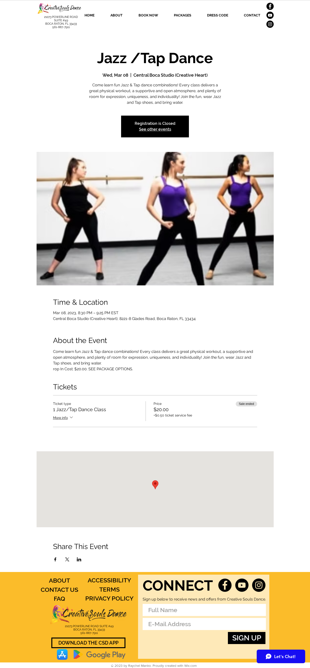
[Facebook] (270, 6)
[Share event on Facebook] (55, 559)
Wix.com (190, 666)
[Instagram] (270, 24)
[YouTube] (270, 15)
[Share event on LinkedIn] (79, 559)
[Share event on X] (67, 559)
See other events (155, 129)
